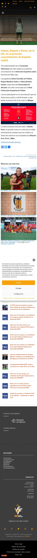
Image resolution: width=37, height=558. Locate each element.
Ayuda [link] (20, 1)
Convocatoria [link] (7, 156)
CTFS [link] (13, 156)
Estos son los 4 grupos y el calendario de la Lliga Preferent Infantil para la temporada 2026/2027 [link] (22, 337)
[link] (2, 3)
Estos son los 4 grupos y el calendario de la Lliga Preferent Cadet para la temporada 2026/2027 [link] (22, 347)
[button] (34, 260)
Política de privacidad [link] (20, 298)
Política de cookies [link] (8, 298)
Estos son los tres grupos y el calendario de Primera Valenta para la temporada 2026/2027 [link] (22, 376)
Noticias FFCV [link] (5, 40)
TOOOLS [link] (27, 536)
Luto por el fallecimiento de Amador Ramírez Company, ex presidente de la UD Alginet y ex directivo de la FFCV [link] (22, 356)
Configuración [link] (18, 294)
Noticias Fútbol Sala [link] (15, 40)
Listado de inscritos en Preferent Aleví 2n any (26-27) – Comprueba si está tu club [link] (22, 395)
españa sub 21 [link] (20, 156)
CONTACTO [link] (31, 493)
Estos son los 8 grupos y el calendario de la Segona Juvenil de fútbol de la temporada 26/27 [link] (22, 317)
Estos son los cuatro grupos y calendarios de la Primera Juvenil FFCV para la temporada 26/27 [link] (20, 385)
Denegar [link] (18, 288)
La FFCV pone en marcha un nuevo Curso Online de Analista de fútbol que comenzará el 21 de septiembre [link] (22, 307)
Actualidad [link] (28, 38)
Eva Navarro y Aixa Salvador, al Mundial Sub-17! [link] (15, 190)
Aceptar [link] (18, 282)
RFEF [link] (25, 156)
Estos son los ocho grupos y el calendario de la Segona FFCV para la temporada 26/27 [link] (22, 327)
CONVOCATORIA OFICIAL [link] (11, 142)
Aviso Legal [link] (31, 298)
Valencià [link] (15, 3)
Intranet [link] (15, 1)
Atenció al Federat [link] (29, 1)
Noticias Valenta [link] (27, 40)
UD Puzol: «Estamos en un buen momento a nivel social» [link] (18, 215)
